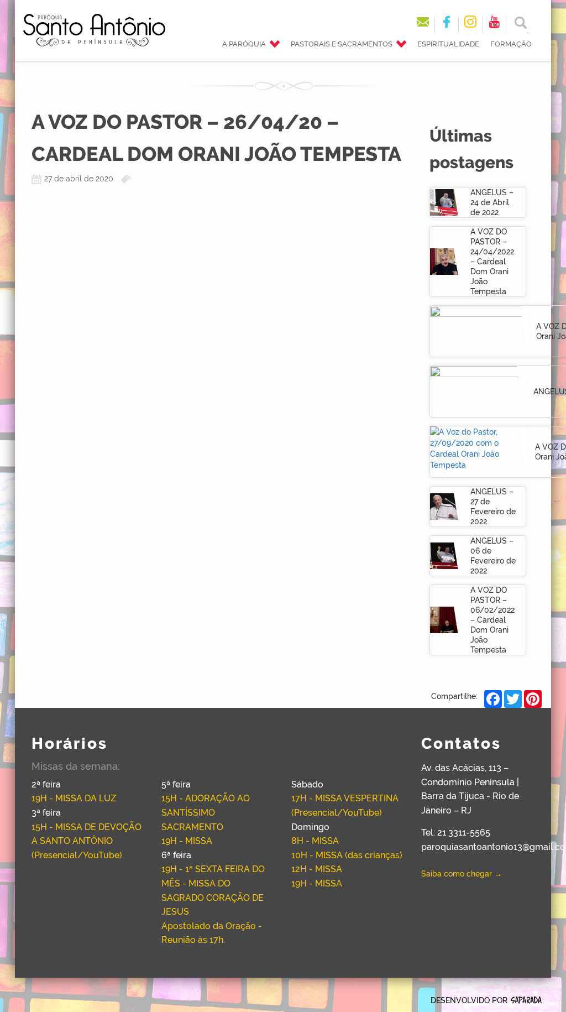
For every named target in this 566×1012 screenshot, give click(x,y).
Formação (511, 44)
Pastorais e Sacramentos (341, 44)
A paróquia (244, 44)
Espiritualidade (448, 44)
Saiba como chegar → (461, 873)
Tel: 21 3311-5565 (455, 832)
